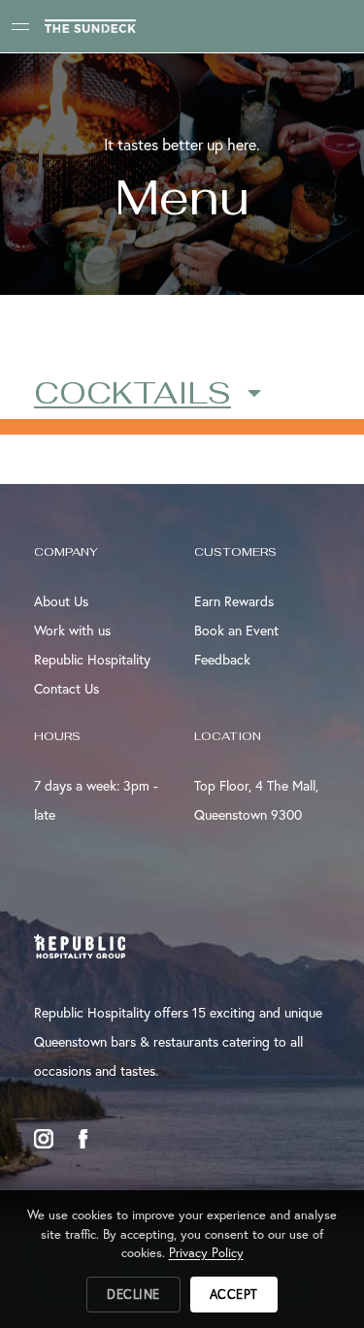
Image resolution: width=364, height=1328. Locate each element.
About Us (61, 601)
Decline (133, 1294)
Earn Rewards (234, 601)
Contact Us (66, 688)
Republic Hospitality (92, 659)
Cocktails (132, 392)
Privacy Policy (206, 1253)
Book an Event (236, 630)
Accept (234, 1294)
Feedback (222, 659)
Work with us (72, 630)
